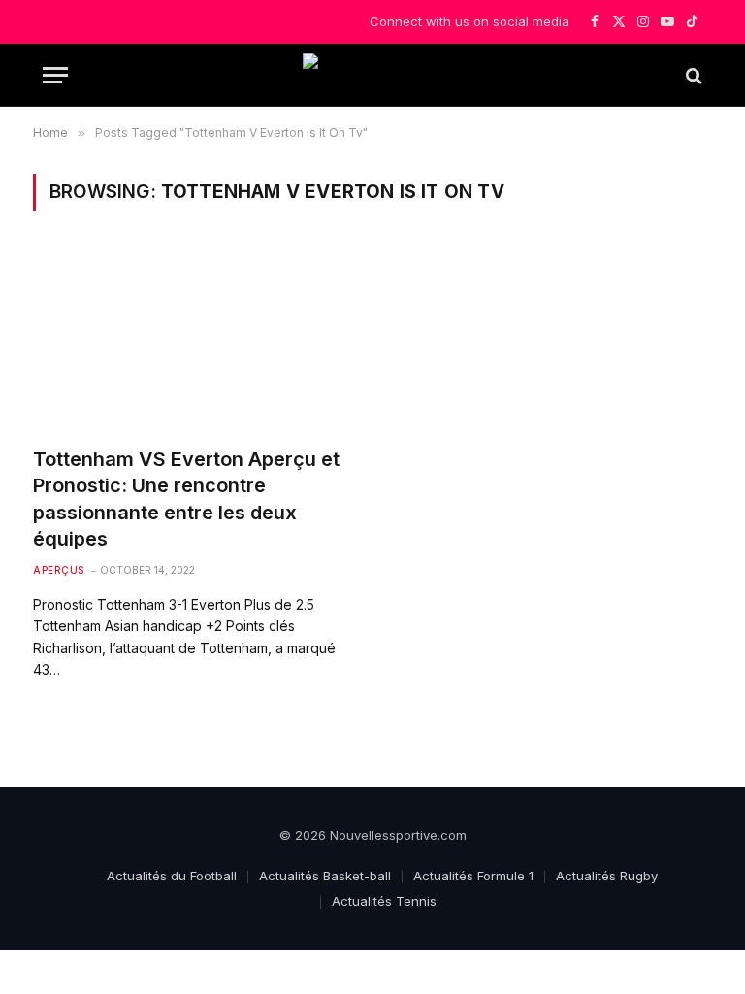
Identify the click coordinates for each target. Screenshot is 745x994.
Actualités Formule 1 (473, 875)
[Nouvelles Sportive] (372, 75)
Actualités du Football (172, 875)
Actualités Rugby (607, 875)
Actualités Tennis (384, 901)
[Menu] (55, 75)
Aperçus (58, 570)
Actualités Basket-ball (325, 875)
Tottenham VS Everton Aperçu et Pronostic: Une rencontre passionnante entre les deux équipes (186, 498)
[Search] (692, 75)
